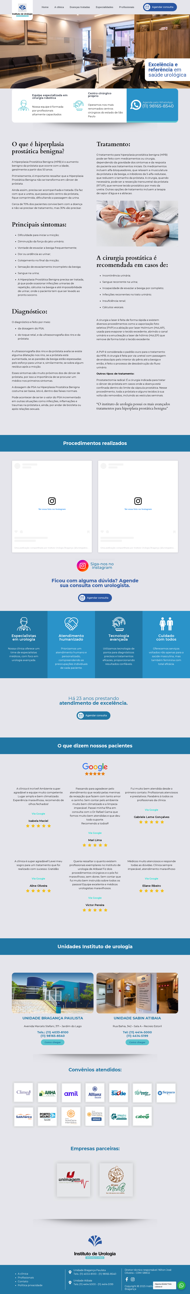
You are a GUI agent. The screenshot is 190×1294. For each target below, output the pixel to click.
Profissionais (126, 7)
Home (45, 7)
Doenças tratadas (80, 7)
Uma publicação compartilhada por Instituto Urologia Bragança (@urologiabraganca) (54, 548)
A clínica (59, 7)
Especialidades (104, 7)
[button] (88, 86)
